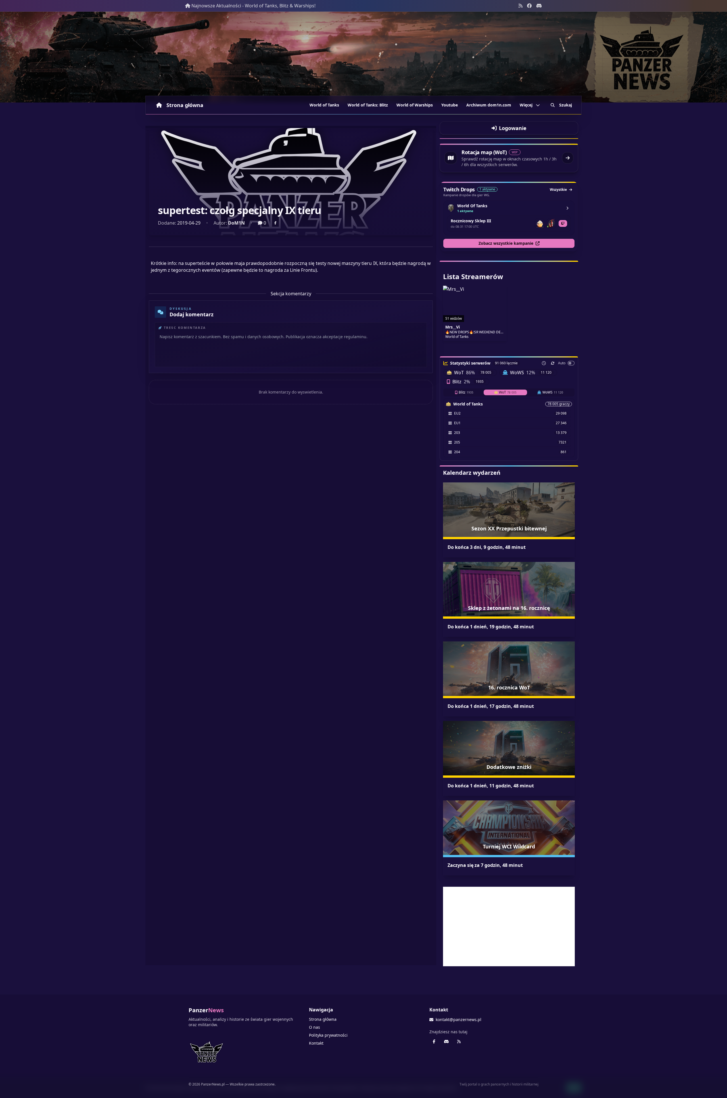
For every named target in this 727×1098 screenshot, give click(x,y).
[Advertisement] (509, 926)
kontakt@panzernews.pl (458, 1019)
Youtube (449, 105)
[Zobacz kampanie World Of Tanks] (567, 208)
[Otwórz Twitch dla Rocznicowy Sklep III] (563, 223)
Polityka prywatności (328, 1035)
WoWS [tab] (552, 392)
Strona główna (184, 105)
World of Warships (414, 105)
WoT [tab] (508, 392)
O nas (314, 1027)
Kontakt (316, 1043)
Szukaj (565, 105)
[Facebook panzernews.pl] (529, 5)
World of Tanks (324, 105)
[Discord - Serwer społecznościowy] (539, 5)
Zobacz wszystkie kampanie (506, 243)
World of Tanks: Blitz (368, 105)
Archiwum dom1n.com (488, 105)
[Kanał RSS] (521, 5)
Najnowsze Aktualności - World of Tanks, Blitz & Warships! (253, 6)
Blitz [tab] (466, 392)
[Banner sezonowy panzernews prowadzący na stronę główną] (363, 57)
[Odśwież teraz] (552, 363)
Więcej (526, 105)
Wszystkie (558, 189)
